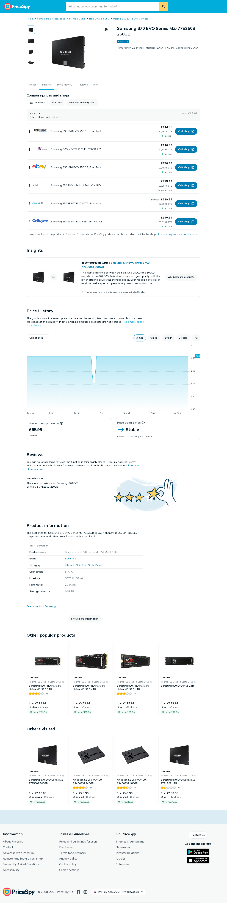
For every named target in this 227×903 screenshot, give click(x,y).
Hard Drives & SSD (99, 18)
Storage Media (77, 18)
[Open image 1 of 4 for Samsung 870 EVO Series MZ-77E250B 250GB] (68, 52)
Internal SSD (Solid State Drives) (130, 18)
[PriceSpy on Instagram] (85, 891)
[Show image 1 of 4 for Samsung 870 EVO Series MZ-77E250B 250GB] (31, 30)
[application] (113, 379)
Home (30, 18)
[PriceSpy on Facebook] (78, 891)
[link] (113, 277)
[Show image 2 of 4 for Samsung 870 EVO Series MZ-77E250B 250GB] (31, 41)
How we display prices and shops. (177, 234)
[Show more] (29, 131)
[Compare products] (106, 29)
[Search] (163, 6)
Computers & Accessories (51, 18)
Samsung (70, 558)
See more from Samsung (41, 606)
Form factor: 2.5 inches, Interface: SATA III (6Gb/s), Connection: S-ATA (157, 47)
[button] (37, 102)
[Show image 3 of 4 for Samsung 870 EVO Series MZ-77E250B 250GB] (31, 52)
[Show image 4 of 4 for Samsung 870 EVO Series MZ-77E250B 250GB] (31, 63)
